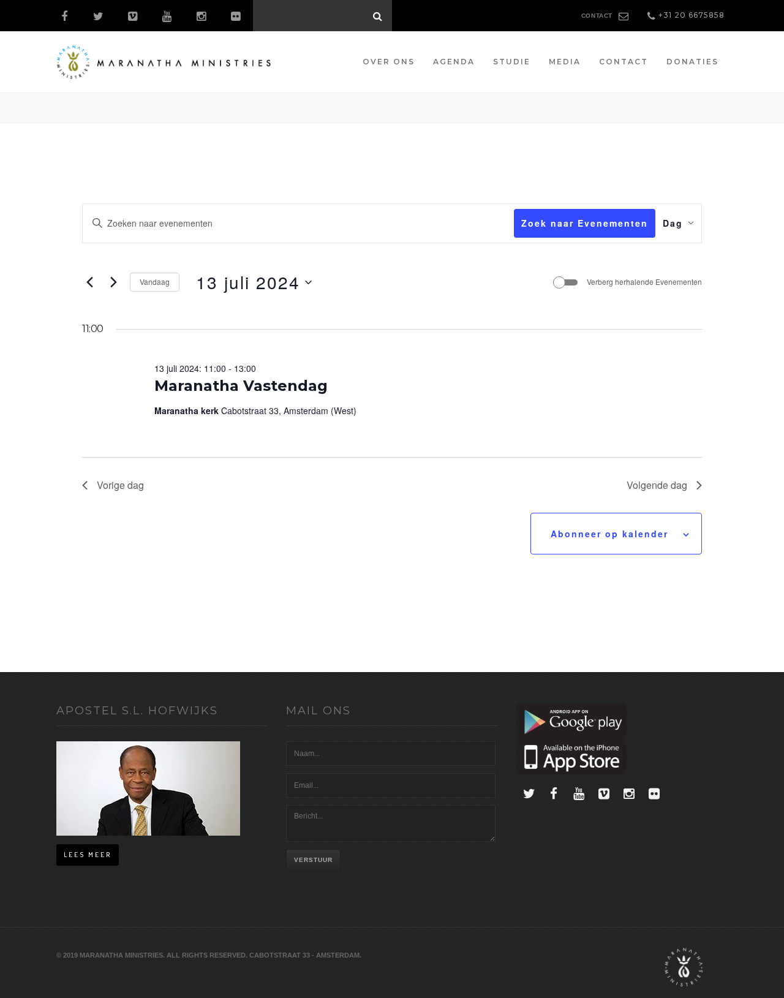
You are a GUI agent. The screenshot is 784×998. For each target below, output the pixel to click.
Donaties (692, 61)
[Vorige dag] (89, 282)
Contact (623, 61)
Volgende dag (657, 485)
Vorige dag (120, 485)
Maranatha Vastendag (241, 386)
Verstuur (313, 859)
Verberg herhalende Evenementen (644, 282)
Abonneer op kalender (609, 533)
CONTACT (596, 15)
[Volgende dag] (113, 282)
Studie (511, 61)
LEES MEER (87, 854)
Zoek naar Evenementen (584, 223)
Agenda (454, 61)
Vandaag (155, 281)
